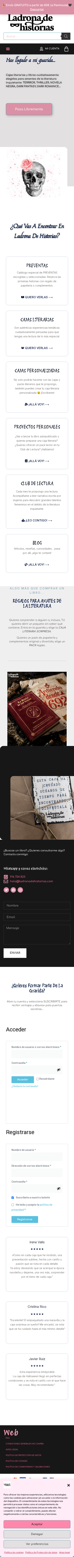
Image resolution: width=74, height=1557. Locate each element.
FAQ (8, 1438)
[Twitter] (6, 890)
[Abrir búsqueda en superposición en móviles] (37, 36)
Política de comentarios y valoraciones (28, 1467)
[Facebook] (13, 890)
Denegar (37, 1534)
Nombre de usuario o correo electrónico (37, 1047)
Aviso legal (64, 1552)
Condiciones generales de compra (25, 1444)
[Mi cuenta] (41, 49)
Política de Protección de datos (41, 1552)
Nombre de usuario (30, 1149)
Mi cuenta (52, 48)
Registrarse (24, 1219)
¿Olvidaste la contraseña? (24, 1086)
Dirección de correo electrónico (37, 1165)
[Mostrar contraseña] (59, 1070)
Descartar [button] (37, 9)
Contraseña (25, 1062)
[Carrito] (66, 49)
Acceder (22, 1079)
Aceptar (37, 1524)
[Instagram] (20, 890)
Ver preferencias (37, 1544)
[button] (68, 1485)
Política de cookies (14, 1552)
